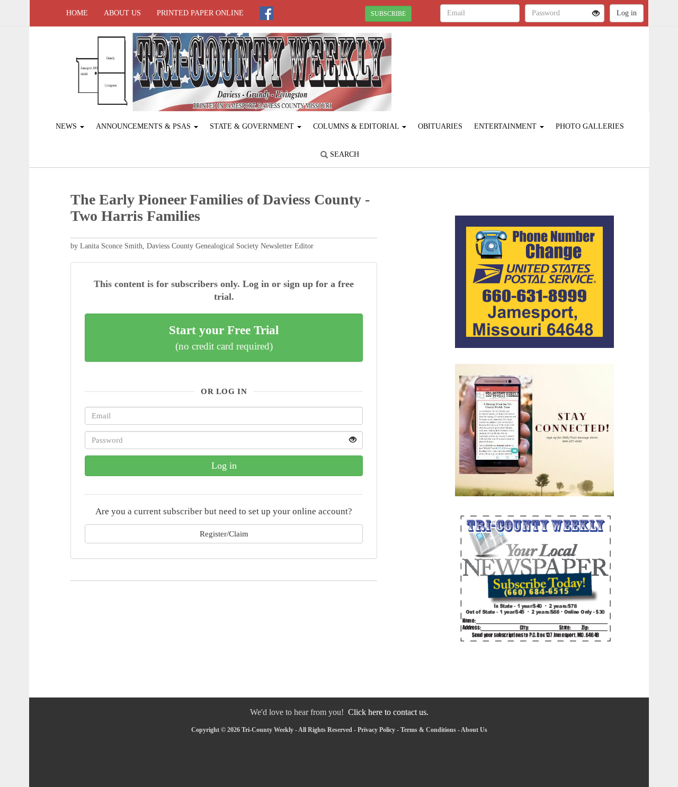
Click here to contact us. (388, 712)
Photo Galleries (590, 126)
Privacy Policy (376, 730)
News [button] (67, 126)
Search (343, 154)
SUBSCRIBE (388, 13)
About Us (122, 13)
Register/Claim (224, 533)
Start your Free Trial (224, 337)
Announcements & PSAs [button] (144, 126)
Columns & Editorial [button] (357, 126)
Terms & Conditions (428, 730)
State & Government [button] (253, 126)
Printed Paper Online (200, 13)
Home (77, 13)
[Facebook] (266, 13)
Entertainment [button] (506, 126)
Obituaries (440, 126)
